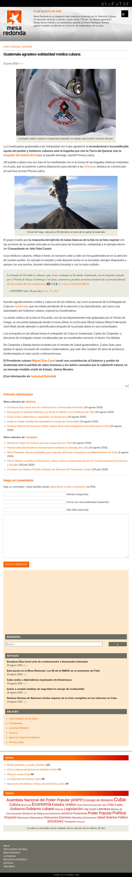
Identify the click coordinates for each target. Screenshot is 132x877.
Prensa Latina (16, 742)
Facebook (113, 4)
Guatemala (21, 306)
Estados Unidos (64, 804)
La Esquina (9, 856)
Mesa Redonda (14, 23)
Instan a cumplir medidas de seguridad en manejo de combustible (43, 421)
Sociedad (27, 46)
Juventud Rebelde (43, 376)
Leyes (92, 809)
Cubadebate (15, 723)
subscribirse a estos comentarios (68, 486)
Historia (59, 809)
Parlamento (80, 813)
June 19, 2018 (51, 291)
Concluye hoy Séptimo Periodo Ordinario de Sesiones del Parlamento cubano (49, 469)
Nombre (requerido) (77, 494)
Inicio (6, 46)
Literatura (103, 809)
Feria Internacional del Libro (91, 804)
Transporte (70, 821)
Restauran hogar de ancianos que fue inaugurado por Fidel (39, 443)
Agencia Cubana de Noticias (24, 737)
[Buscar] (118, 644)
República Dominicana (84, 817)
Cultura (14, 804)
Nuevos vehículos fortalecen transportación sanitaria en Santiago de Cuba (47, 447)
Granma (13, 732)
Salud (101, 817)
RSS (128, 4)
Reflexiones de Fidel (15, 849)
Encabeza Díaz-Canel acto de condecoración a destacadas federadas (45, 407)
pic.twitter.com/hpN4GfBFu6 (73, 284)
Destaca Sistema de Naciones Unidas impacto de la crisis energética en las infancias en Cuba (58, 426)
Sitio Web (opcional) (78, 509)
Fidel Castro (115, 804)
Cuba (120, 799)
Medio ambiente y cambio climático (26, 764)
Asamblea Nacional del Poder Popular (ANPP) (45, 800)
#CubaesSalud (15, 284)
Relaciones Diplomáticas (30, 817)
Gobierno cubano (40, 809)
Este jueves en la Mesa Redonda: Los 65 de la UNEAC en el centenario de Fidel (51, 412)
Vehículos (81, 822)
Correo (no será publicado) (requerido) (88, 502)
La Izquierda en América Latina (24, 779)
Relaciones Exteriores (57, 817)
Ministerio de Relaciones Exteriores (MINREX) (47, 813)
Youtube (105, 4)
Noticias (16, 46)
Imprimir (128, 385)
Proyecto (10, 817)
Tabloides (9, 866)
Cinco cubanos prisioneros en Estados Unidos (32, 769)
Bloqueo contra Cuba (18, 774)
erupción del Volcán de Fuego (22, 155)
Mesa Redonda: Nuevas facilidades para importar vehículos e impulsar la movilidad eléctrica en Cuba (62, 452)
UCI (61, 875)
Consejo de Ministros (98, 800)
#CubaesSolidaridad (35, 284)
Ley (85, 809)
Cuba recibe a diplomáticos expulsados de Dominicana (37, 416)
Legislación (73, 809)
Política (119, 813)
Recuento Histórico (15, 859)
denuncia (26, 804)
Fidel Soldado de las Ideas (23, 718)
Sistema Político (117, 817)
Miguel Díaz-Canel (44, 360)
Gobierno (17, 809)
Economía (41, 804)
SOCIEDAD (55, 821)
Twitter (120, 4)
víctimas (88, 166)
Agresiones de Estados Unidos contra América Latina (36, 783)
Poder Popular (100, 813)
